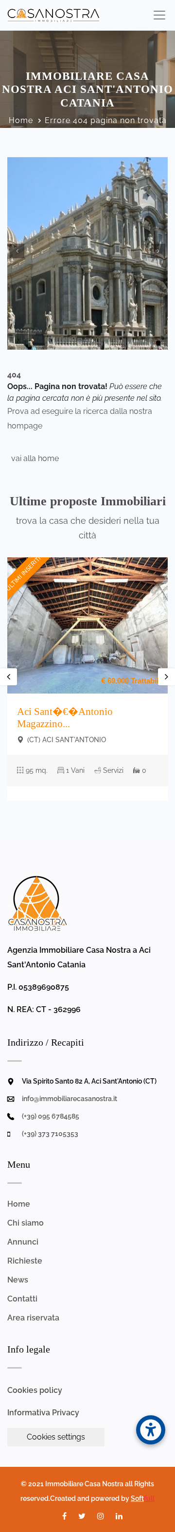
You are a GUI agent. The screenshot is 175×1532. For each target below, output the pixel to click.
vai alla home (33, 458)
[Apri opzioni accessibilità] (150, 1429)
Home (21, 120)
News (17, 1279)
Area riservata (33, 1317)
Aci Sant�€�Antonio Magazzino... (65, 718)
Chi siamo (25, 1223)
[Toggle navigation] (159, 14)
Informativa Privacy (43, 1412)
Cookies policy (34, 1390)
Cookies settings (56, 1437)
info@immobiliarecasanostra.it (69, 1099)
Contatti (22, 1298)
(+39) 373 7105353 (50, 1134)
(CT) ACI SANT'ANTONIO (65, 740)
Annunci (22, 1242)
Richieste (24, 1260)
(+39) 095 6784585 (50, 1116)
